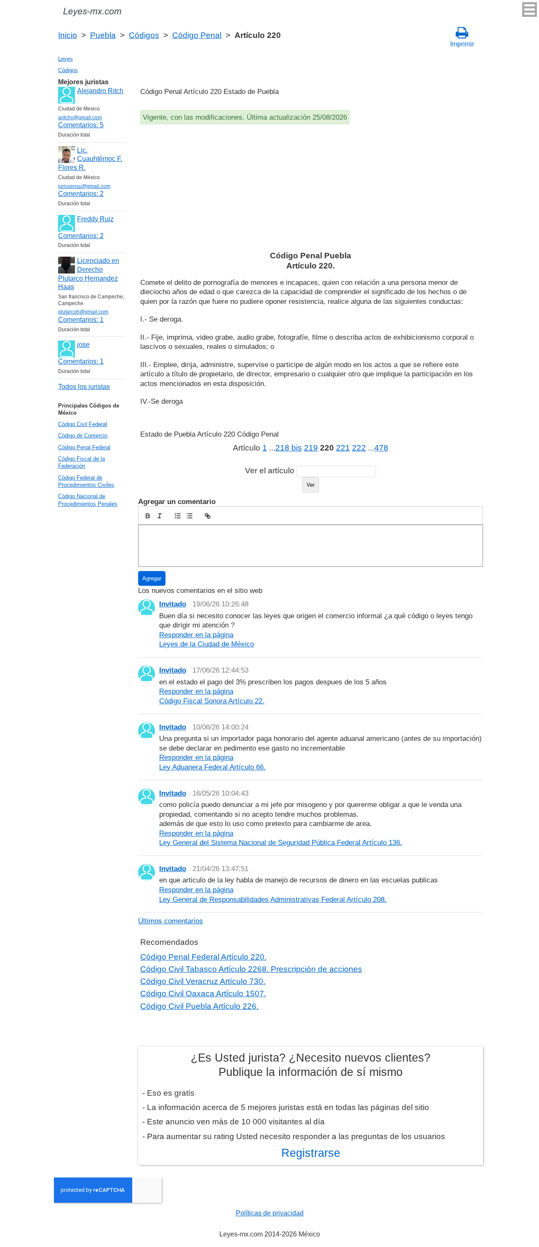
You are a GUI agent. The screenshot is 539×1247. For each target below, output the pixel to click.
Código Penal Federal (84, 447)
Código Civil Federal (82, 424)
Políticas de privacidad (270, 1213)
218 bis (288, 447)
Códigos (144, 35)
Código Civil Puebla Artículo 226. (199, 1006)
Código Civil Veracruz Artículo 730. (202, 981)
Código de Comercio (82, 435)
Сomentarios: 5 (81, 125)
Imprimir (462, 44)
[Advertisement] (310, 190)
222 (359, 447)
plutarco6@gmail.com (83, 312)
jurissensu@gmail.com (84, 186)
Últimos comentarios (170, 921)
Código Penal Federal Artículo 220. (203, 956)
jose (83, 344)
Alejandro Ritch (100, 90)
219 (311, 447)
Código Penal (196, 35)
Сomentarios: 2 (81, 193)
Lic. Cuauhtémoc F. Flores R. (90, 159)
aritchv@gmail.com (80, 118)
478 (381, 447)
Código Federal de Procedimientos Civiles (86, 481)
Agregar (151, 578)
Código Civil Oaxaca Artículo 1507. (203, 993)
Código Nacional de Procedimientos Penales (87, 500)
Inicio (67, 35)
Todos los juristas (84, 386)
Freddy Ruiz (95, 219)
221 (343, 447)
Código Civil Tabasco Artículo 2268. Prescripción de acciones (251, 969)
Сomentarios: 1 (81, 319)
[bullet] (189, 516)
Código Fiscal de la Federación (81, 462)
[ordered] (178, 516)
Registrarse (310, 1153)
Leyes (65, 59)
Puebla (103, 35)
